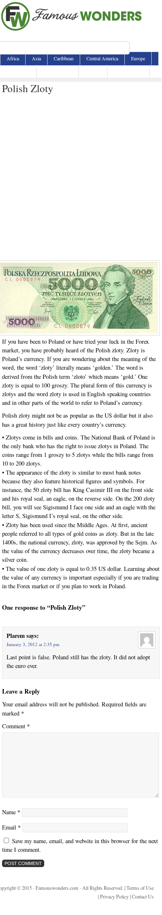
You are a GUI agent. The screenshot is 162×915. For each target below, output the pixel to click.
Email (11, 827)
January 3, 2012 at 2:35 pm (33, 644)
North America (57, 71)
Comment (16, 726)
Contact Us (143, 896)
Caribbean (64, 58)
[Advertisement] (80, 175)
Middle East (18, 71)
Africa (13, 58)
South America (128, 71)
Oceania (93, 71)
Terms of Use (140, 887)
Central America (102, 58)
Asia (36, 58)
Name (11, 812)
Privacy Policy (114, 896)
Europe (138, 58)
